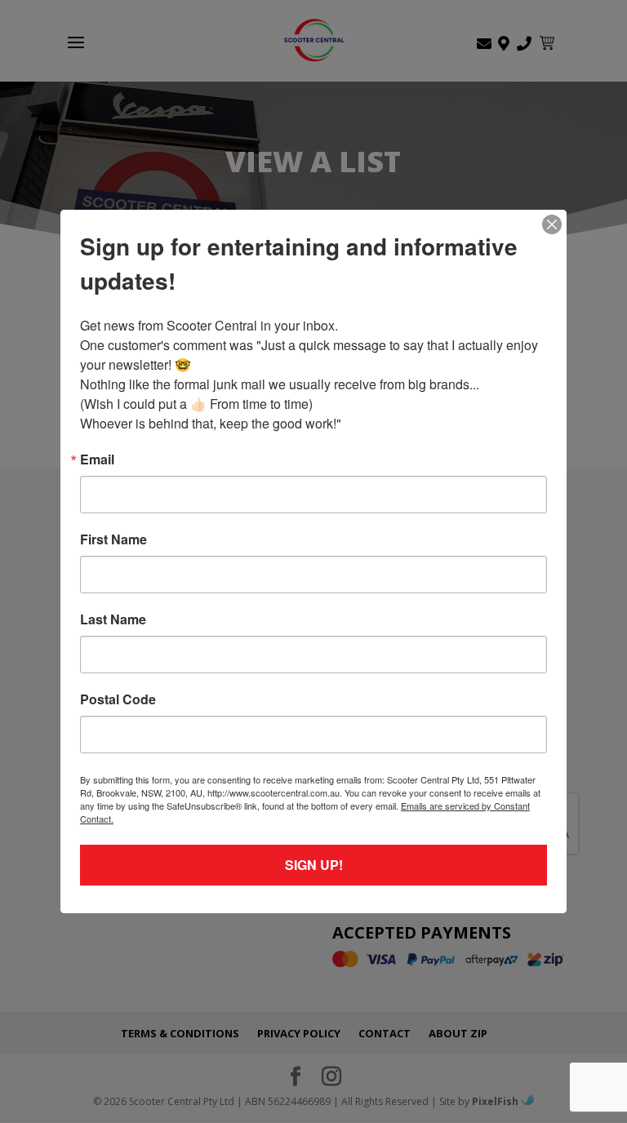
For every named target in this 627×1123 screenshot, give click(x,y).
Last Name (113, 619)
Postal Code (118, 699)
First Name (113, 539)
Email (97, 459)
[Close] (552, 224)
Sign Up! (314, 864)
